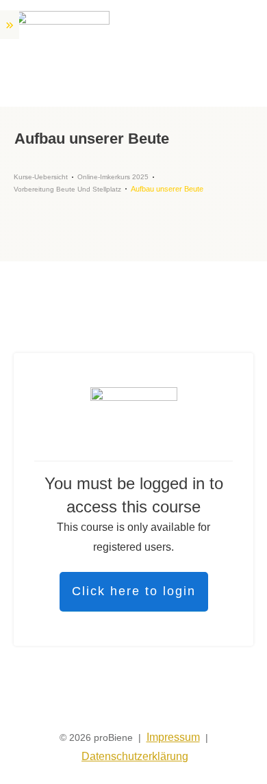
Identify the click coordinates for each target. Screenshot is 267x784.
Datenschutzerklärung (134, 756)
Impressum (173, 737)
